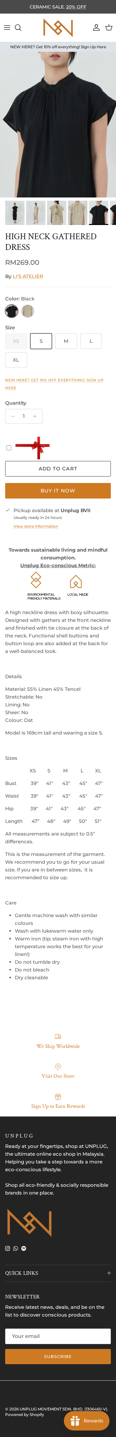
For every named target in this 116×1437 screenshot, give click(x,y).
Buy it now (58, 491)
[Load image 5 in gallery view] (58, 124)
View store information (36, 526)
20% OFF (76, 7)
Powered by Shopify (24, 1414)
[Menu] (7, 27)
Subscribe (58, 1356)
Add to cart (58, 469)
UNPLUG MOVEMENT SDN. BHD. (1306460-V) (63, 1409)
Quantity (15, 403)
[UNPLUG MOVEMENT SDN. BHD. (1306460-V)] (58, 28)
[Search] (21, 27)
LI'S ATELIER (28, 276)
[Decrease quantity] (11, 416)
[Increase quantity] (36, 416)
